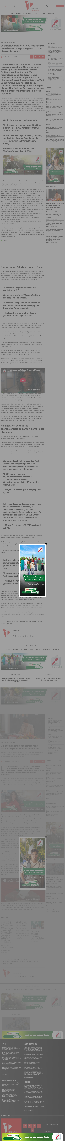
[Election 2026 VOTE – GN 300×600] (32, 595)
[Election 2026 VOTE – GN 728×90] (32, 1140)
